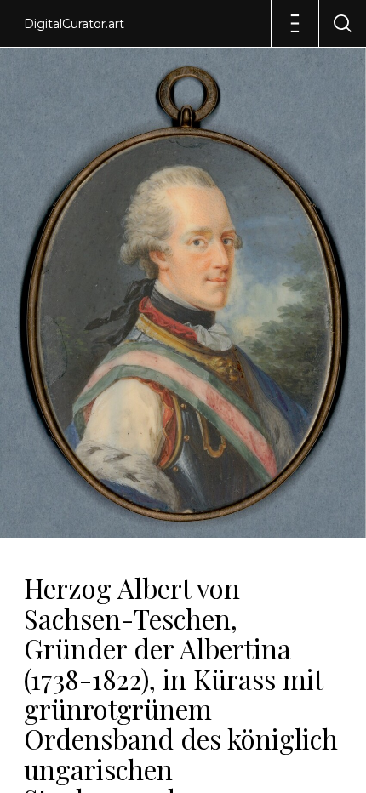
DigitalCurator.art (74, 23)
